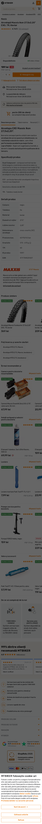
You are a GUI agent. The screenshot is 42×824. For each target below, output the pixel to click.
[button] (35, 796)
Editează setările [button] (21, 815)
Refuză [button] (21, 820)
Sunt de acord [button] (21, 807)
